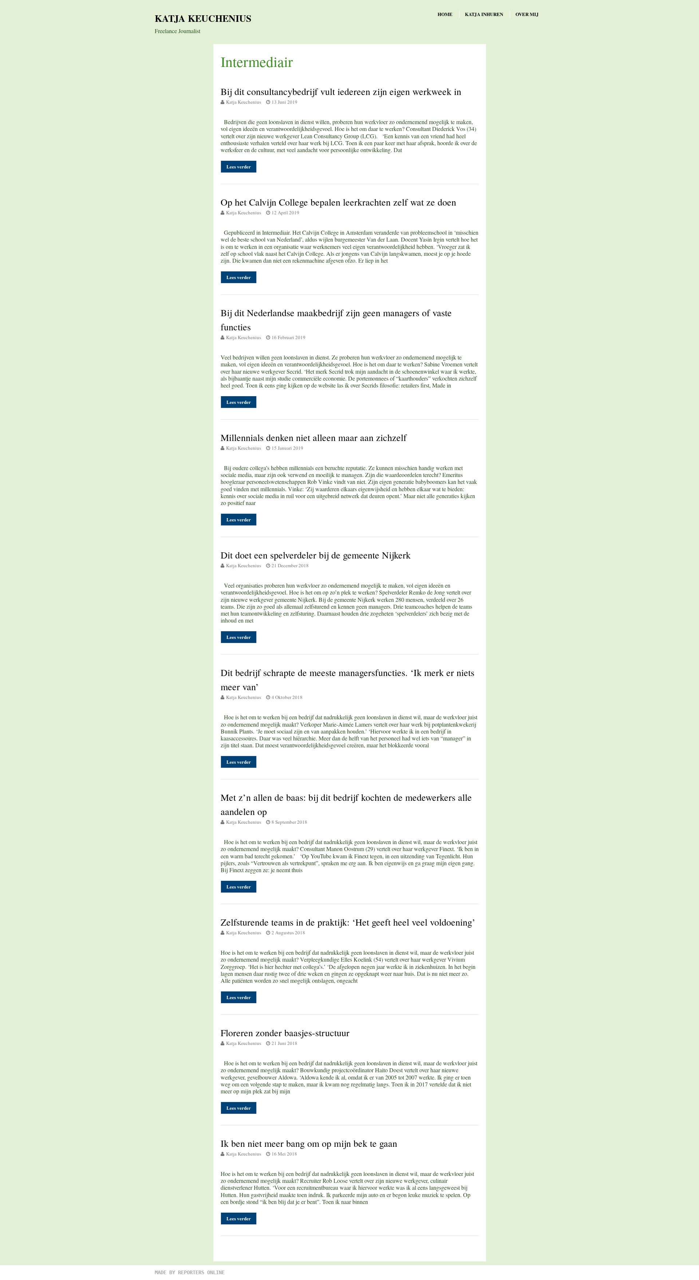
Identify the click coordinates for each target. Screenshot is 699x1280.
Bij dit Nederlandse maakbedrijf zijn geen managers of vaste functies (336, 319)
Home (445, 14)
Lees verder (238, 166)
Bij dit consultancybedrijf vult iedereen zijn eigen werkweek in (341, 91)
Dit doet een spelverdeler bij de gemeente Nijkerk (316, 555)
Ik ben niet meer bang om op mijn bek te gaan (309, 1143)
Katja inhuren (484, 14)
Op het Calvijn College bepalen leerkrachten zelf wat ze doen (338, 202)
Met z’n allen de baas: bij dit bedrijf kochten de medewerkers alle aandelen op (346, 804)
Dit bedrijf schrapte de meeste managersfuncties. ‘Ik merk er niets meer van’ (347, 679)
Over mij (527, 14)
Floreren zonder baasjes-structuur (285, 1032)
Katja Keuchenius (203, 18)
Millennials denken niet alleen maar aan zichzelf (314, 437)
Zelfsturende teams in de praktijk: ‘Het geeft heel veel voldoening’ (348, 922)
